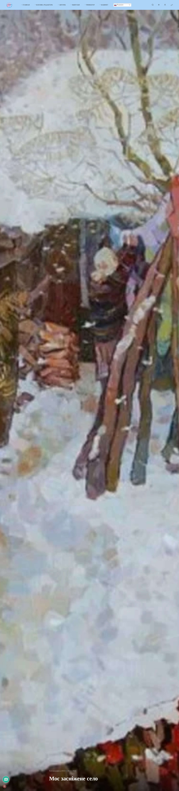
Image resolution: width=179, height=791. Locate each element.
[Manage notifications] (4, 786)
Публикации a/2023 (57, 770)
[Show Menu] (172, 5)
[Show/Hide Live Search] (152, 5)
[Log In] (165, 5)
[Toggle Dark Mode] (159, 5)
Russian (120, 5)
